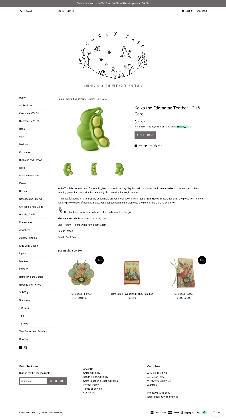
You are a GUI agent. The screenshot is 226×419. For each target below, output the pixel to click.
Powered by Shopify (54, 412)
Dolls (22, 167)
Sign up (70, 11)
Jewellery (24, 230)
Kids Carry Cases (28, 245)
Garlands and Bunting (30, 198)
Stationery (24, 300)
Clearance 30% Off (29, 113)
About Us (88, 369)
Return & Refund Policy (95, 376)
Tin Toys (23, 323)
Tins (21, 315)
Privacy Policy (91, 384)
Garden (23, 191)
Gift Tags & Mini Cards (31, 206)
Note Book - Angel (183, 293)
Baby (22, 136)
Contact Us (89, 392)
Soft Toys (24, 292)
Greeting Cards (27, 214)
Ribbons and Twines (30, 284)
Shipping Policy (91, 372)
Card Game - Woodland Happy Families (132, 293)
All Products (25, 105)
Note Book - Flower (81, 293)
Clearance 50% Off (29, 121)
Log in (61, 11)
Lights (22, 253)
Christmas (24, 152)
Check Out (201, 11)
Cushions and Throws (30, 160)
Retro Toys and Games (31, 276)
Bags (22, 128)
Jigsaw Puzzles (28, 237)
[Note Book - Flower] (81, 273)
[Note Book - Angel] (183, 273)
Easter (22, 183)
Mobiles (23, 261)
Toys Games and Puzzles (33, 331)
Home (22, 97)
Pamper (23, 269)
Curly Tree (40, 412)
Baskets (23, 144)
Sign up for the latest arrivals (34, 373)
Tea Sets (24, 307)
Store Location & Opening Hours (100, 380)
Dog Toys (24, 339)
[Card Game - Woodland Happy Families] (132, 273)
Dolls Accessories (29, 175)
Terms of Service (92, 388)
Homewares (25, 222)
